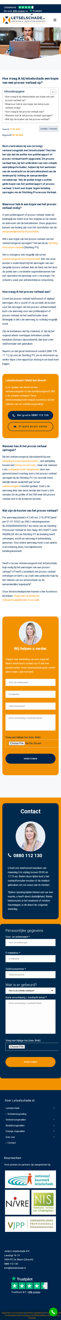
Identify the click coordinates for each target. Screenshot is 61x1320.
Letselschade (13, 1108)
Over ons (10, 1137)
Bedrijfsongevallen (15, 1125)
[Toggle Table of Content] (51, 92)
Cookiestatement (12, 1315)
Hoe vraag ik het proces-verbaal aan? (24, 111)
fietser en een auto (25, 465)
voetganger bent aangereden (23, 469)
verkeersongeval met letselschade (21, 259)
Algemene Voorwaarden (13, 1312)
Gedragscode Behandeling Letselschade (40, 1315)
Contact (12, 1143)
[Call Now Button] (53, 1312)
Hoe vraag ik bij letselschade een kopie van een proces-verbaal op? (29, 98)
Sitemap (32, 1317)
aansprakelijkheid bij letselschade (20, 232)
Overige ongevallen (15, 1131)
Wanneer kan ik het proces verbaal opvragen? (29, 115)
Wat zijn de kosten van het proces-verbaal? (27, 119)
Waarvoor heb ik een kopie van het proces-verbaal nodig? (27, 106)
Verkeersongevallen (16, 1119)
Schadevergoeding (17, 1114)
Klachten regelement (34, 1312)
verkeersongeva (11, 486)
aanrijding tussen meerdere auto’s (20, 461)
